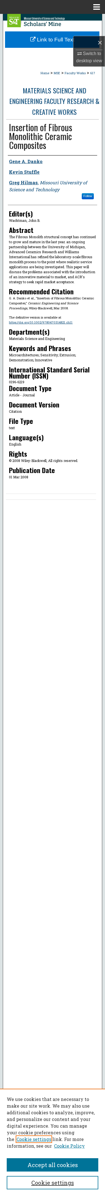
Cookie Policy (69, 1146)
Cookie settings (34, 1139)
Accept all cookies (52, 1164)
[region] (52, 1142)
